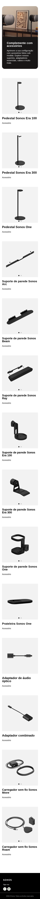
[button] (18, 112)
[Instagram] (4, 889)
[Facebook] (9, 889)
